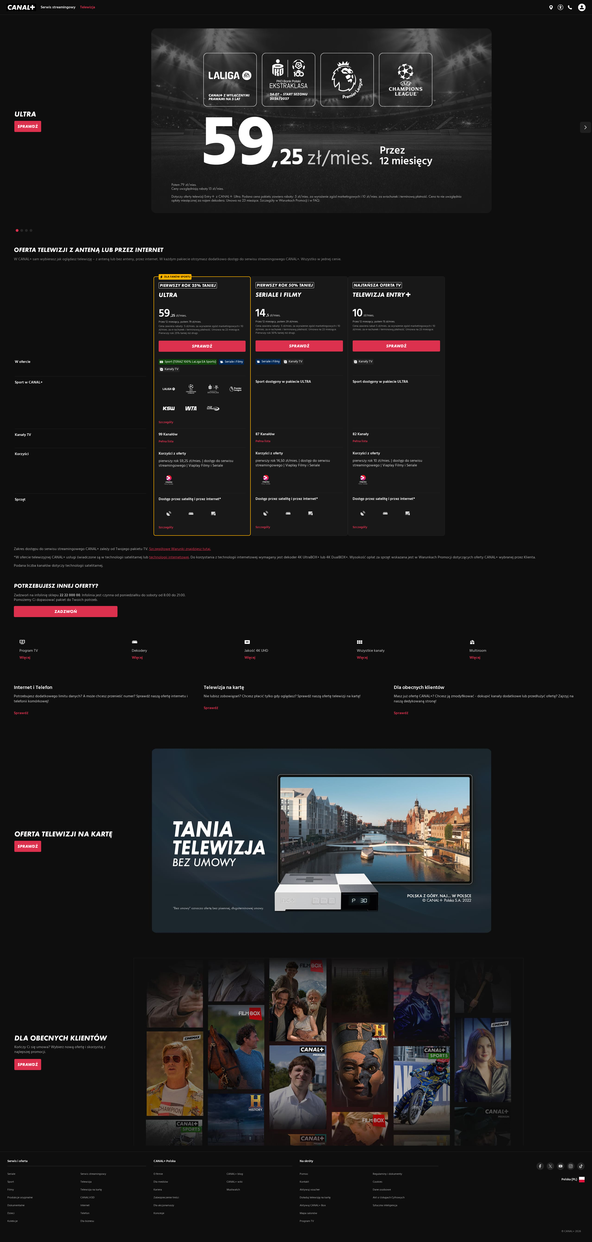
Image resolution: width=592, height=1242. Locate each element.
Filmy (10, 1189)
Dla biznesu (87, 1221)
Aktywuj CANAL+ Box (313, 1205)
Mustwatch (233, 1189)
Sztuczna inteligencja (385, 1205)
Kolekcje (12, 1221)
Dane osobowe (382, 1189)
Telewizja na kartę (91, 1189)
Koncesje (159, 1213)
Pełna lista (166, 442)
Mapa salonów (308, 1213)
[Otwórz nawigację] (582, 7)
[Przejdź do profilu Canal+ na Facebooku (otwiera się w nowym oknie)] (540, 1166)
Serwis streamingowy (93, 1174)
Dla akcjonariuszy (164, 1205)
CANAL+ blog (235, 1174)
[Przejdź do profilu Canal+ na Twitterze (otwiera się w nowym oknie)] (550, 1166)
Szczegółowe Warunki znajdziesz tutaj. (180, 549)
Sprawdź (21, 713)
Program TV (307, 1221)
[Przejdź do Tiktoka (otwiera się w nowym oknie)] (581, 1166)
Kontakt (304, 1182)
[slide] (296, 120)
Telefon (84, 1213)
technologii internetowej (169, 557)
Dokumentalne (16, 1205)
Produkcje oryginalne (20, 1197)
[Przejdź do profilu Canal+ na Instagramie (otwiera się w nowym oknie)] (570, 1166)
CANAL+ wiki (235, 1182)
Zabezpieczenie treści (166, 1197)
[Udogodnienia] (560, 7)
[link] (27, 126)
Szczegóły (166, 422)
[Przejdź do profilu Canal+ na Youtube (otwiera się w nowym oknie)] (560, 1166)
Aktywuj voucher (310, 1189)
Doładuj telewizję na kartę (315, 1197)
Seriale (11, 1174)
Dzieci (11, 1213)
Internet (84, 1205)
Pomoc (304, 1174)
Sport (10, 1182)
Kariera (158, 1189)
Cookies (377, 1182)
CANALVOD (87, 1197)
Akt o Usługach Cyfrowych (388, 1197)
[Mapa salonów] (551, 7)
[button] (585, 127)
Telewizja (86, 1182)
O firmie (158, 1174)
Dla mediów (161, 1182)
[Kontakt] (569, 7)
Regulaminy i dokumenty (387, 1174)
